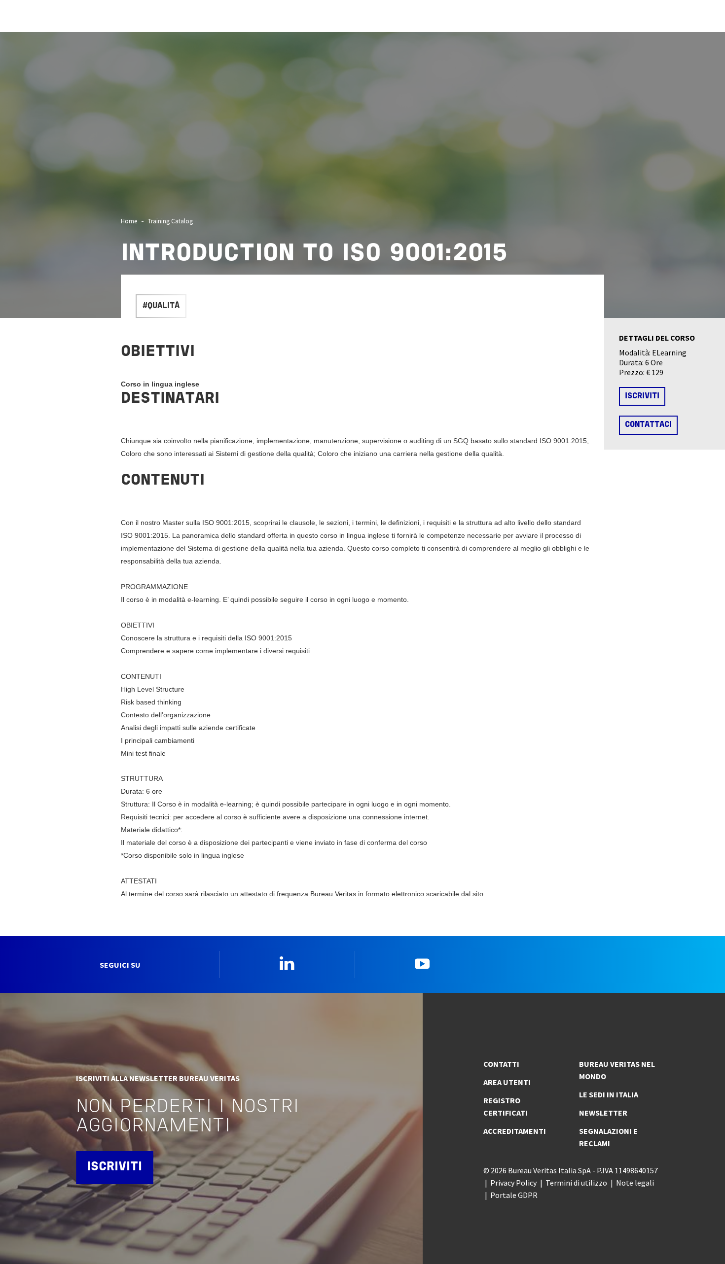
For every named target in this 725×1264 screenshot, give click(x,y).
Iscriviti (642, 396)
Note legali (635, 1183)
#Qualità (161, 306)
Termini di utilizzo (576, 1183)
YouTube (422, 963)
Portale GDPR (514, 1195)
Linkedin (287, 963)
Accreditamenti (514, 1131)
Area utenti (507, 1082)
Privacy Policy (513, 1183)
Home (129, 221)
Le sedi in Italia (608, 1094)
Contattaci (648, 424)
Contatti (501, 1064)
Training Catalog (170, 221)
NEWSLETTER (603, 1113)
